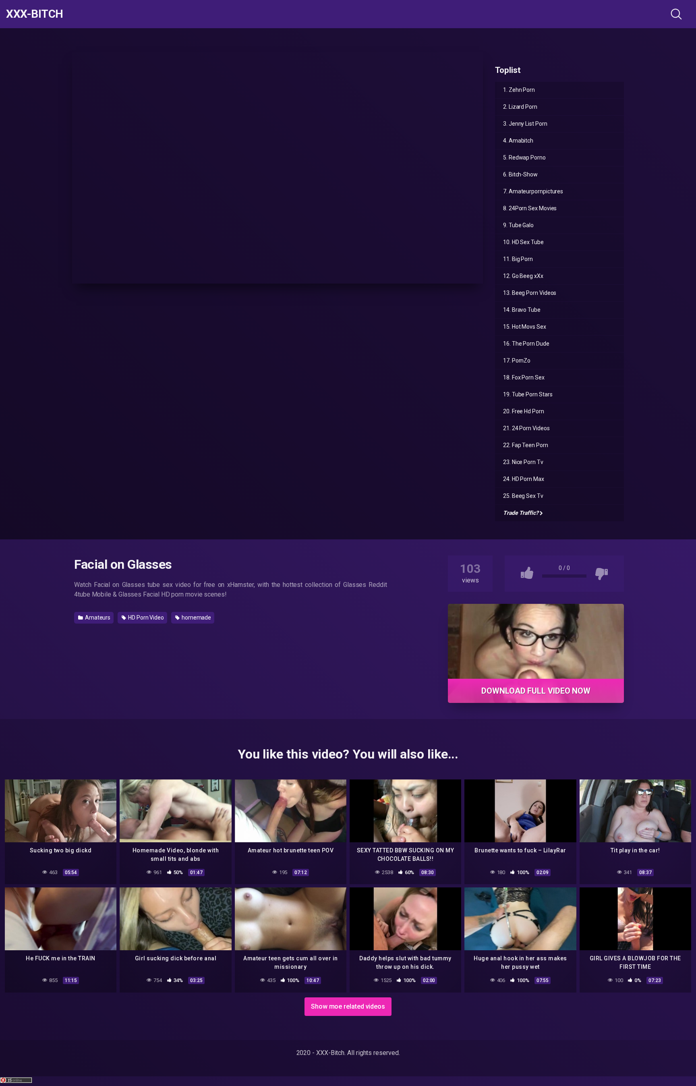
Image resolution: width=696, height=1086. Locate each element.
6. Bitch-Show (520, 174)
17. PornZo (516, 360)
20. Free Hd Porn (523, 411)
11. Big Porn (518, 259)
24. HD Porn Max (523, 479)
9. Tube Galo (518, 225)
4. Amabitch (518, 140)
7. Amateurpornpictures (533, 191)
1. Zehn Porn (519, 90)
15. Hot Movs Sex (524, 326)
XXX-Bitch (34, 14)
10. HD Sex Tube (523, 242)
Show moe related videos (348, 1006)
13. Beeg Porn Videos (529, 293)
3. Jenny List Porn (525, 123)
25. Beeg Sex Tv (523, 496)
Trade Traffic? (521, 513)
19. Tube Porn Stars (527, 394)
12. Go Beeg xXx (523, 276)
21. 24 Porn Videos (526, 428)
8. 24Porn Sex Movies (530, 208)
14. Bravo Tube (522, 310)
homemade (195, 617)
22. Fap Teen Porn (525, 445)
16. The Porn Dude (526, 343)
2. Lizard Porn (520, 107)
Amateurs (97, 617)
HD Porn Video (145, 617)
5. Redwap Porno (524, 157)
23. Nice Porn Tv (523, 462)
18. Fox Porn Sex (524, 377)
